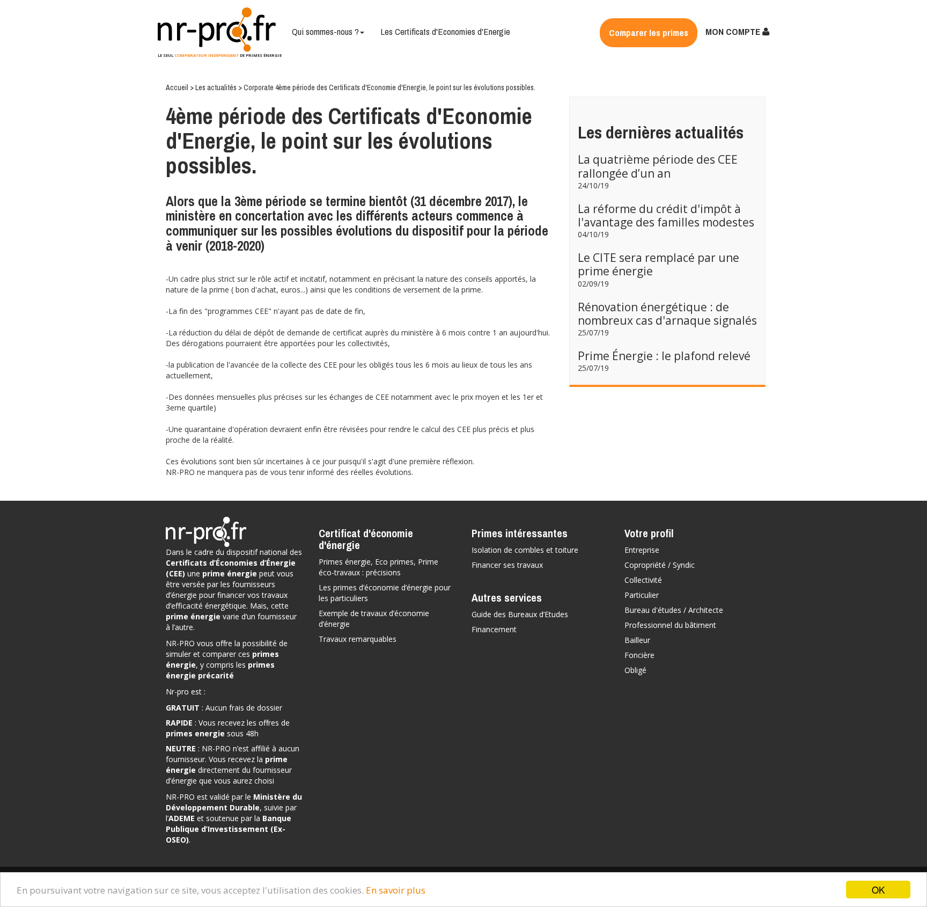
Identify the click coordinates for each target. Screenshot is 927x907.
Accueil (178, 87)
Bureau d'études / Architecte (673, 610)
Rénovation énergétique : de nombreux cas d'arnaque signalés (667, 313)
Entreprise (641, 550)
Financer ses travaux (507, 565)
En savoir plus (395, 890)
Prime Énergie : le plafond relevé (664, 355)
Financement (494, 629)
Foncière (639, 655)
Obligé (635, 670)
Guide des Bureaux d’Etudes (520, 614)
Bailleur (637, 640)
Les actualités (216, 87)
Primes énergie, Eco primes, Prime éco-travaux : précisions (378, 567)
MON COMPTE (733, 31)
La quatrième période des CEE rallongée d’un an (658, 166)
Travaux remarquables (357, 639)
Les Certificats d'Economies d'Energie (445, 31)
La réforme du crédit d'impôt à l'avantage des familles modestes (666, 215)
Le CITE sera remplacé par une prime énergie (658, 264)
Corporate (259, 87)
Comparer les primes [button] (648, 32)
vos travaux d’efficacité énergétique (227, 600)
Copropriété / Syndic (659, 565)
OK (878, 889)
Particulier (641, 595)
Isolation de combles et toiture (525, 550)
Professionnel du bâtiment (670, 625)
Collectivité (643, 580)
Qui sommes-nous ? (325, 31)
